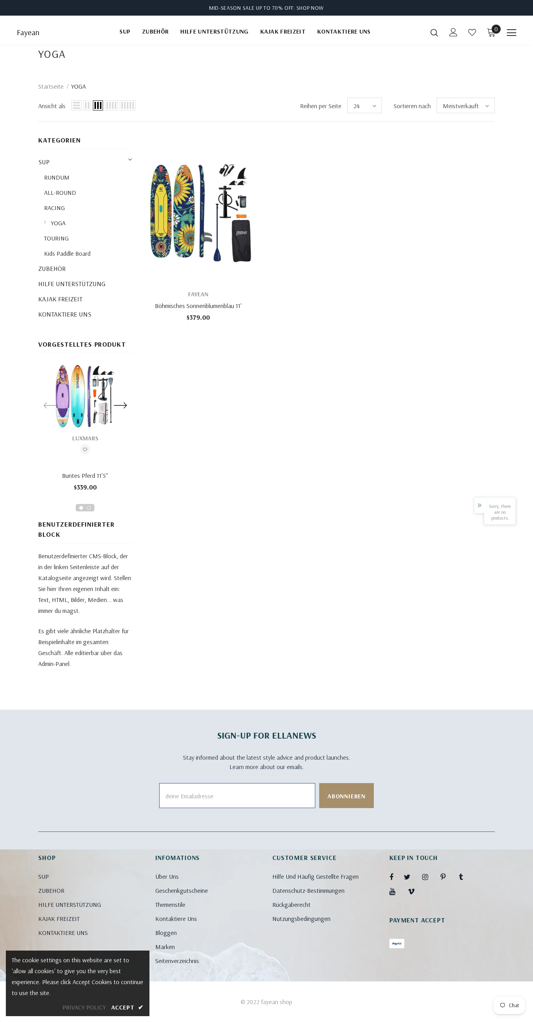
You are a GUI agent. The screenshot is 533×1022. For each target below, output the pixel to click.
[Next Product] (120, 405)
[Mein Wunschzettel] (472, 32)
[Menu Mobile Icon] (511, 32)
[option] (85, 430)
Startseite (51, 86)
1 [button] (81, 508)
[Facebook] (396, 877)
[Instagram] (429, 877)
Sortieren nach (412, 106)
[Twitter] (411, 877)
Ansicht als (52, 106)
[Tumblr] (466, 877)
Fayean (28, 32)
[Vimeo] (415, 891)
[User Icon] (453, 32)
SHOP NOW (310, 7)
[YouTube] (396, 891)
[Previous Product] (50, 405)
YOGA (78, 86)
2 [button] (89, 508)
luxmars (85, 438)
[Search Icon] (434, 32)
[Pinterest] (448, 877)
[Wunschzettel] (85, 450)
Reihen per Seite (320, 106)
